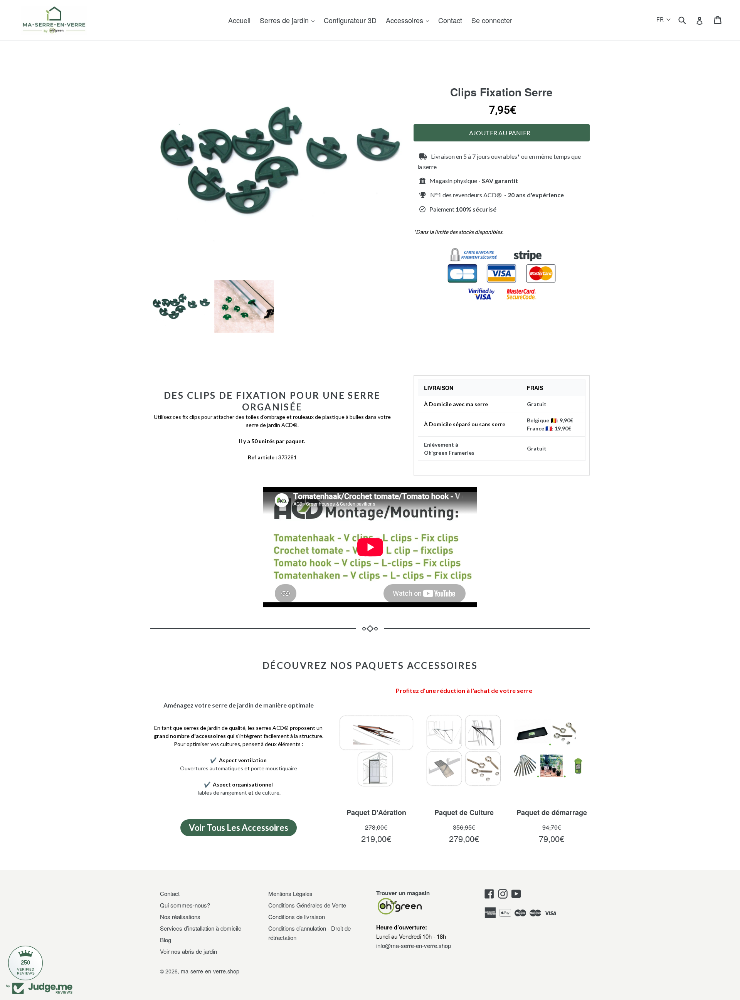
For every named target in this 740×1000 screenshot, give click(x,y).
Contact (450, 20)
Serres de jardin (285, 20)
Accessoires (405, 20)
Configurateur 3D (350, 20)
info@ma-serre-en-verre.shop (413, 945)
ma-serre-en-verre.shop (210, 971)
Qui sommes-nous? (185, 905)
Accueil (239, 20)
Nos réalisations (180, 917)
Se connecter (491, 20)
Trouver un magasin (403, 893)
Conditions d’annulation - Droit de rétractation (309, 932)
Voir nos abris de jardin (188, 951)
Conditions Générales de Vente (307, 905)
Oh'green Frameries (449, 452)
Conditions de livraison (296, 917)
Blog (165, 940)
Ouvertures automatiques (211, 768)
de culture (267, 792)
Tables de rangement (221, 792)
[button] (664, 19)
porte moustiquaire (274, 768)
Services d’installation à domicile (200, 928)
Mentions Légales (290, 893)
